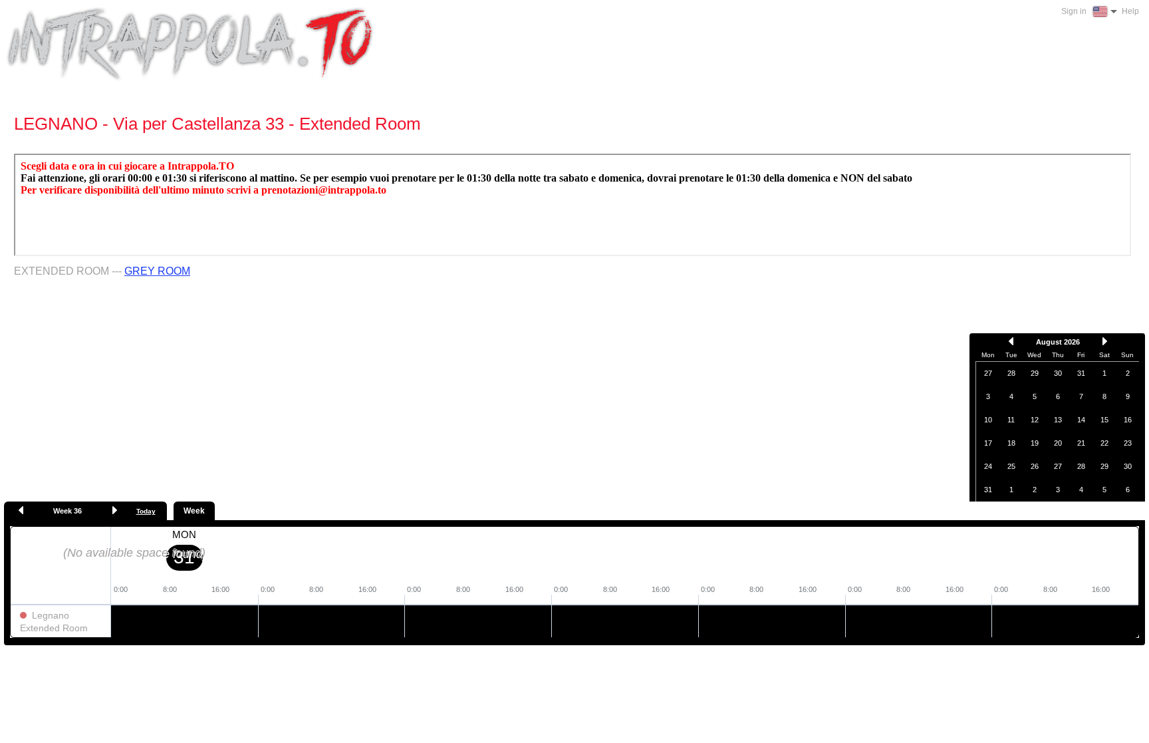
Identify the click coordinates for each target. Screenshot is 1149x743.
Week (194, 511)
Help (1130, 11)
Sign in (1073, 11)
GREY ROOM (157, 271)
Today (146, 511)
